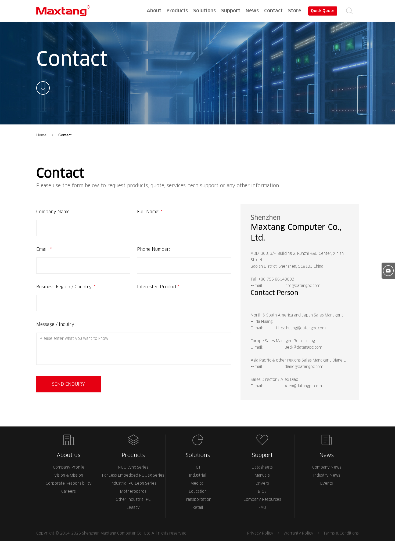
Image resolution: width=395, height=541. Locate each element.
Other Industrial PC (133, 500)
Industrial (197, 475)
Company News (326, 467)
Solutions (197, 455)
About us (68, 455)
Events (326, 483)
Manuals (262, 475)
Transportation (197, 500)
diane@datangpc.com (304, 367)
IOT (198, 467)
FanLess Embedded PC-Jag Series (133, 475)
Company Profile (68, 467)
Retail (197, 508)
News (326, 455)
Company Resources (262, 500)
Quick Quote (323, 11)
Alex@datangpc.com (303, 386)
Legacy (133, 508)
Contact (64, 135)
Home (41, 135)
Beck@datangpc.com (303, 347)
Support (262, 455)
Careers (68, 492)
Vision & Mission (68, 475)
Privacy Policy (260, 533)
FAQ (262, 508)
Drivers (262, 483)
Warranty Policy (298, 533)
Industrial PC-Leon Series (133, 483)
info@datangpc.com (302, 286)
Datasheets (262, 467)
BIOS (262, 492)
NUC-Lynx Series (133, 467)
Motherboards (133, 492)
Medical (198, 483)
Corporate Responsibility (69, 483)
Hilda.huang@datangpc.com (301, 328)
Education (198, 492)
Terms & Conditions (341, 533)
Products (133, 455)
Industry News (326, 475)
